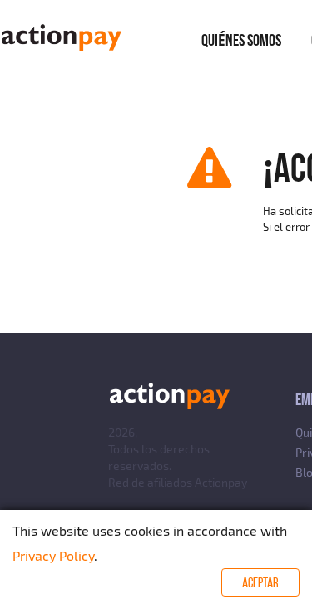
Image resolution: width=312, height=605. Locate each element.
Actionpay (221, 482)
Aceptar (260, 582)
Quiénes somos (241, 40)
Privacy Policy (53, 555)
